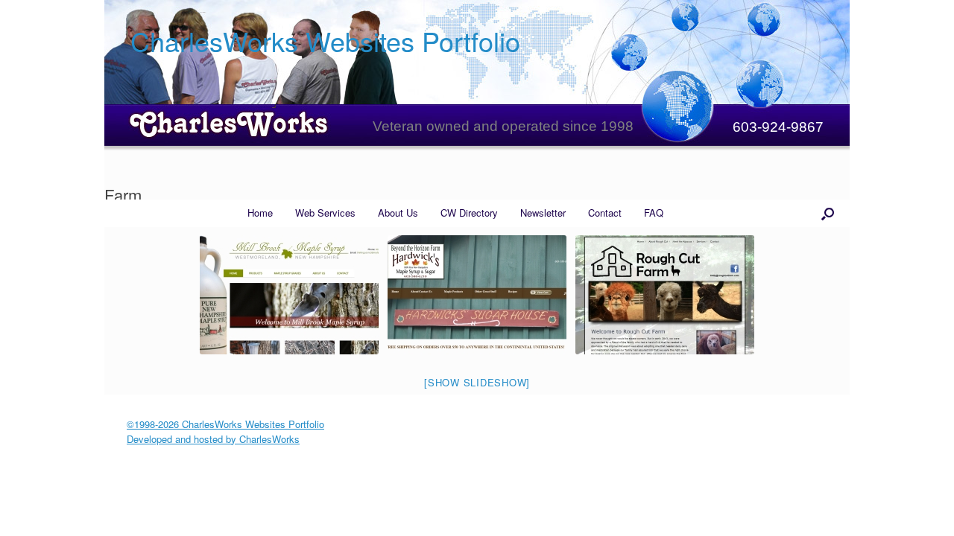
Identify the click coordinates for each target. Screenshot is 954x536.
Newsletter (543, 212)
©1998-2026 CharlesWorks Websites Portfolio (225, 424)
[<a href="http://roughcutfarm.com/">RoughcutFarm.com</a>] (664, 294)
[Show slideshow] (477, 382)
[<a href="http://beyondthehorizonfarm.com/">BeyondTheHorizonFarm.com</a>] (477, 294)
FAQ (653, 212)
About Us (398, 212)
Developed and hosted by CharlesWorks (213, 439)
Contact (605, 212)
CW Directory (469, 212)
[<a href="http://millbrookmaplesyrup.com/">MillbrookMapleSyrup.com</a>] (289, 294)
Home (260, 212)
